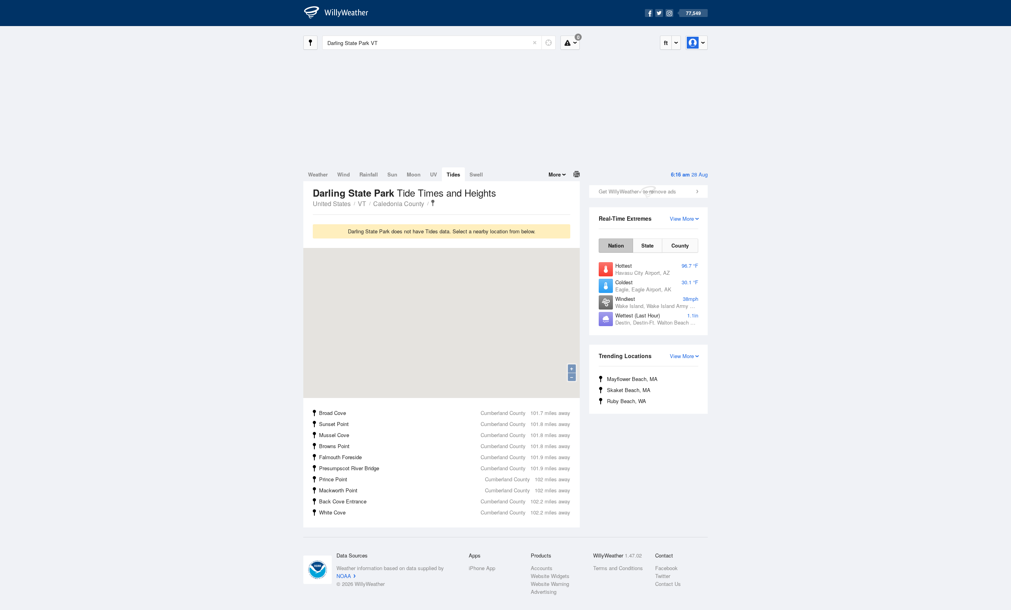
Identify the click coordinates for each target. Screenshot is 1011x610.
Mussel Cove (444, 435)
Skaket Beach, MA (628, 390)
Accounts (541, 568)
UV (433, 174)
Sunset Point (444, 424)
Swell (476, 174)
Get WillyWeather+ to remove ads (637, 191)
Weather (318, 174)
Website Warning (550, 583)
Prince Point (444, 479)
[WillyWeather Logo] (340, 13)
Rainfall (368, 174)
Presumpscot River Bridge (444, 468)
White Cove (444, 512)
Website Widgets (550, 576)
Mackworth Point (444, 490)
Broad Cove (444, 413)
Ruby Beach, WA (626, 401)
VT (362, 203)
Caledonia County (398, 203)
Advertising (543, 591)
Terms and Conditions (618, 568)
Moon (414, 174)
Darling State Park (433, 203)
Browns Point (444, 446)
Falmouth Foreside (444, 457)
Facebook (666, 568)
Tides (453, 174)
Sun (392, 174)
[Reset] (535, 42)
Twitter (662, 576)
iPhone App (482, 568)
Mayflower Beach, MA (632, 379)
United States (332, 203)
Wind (343, 174)
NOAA (343, 576)
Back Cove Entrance (444, 501)
